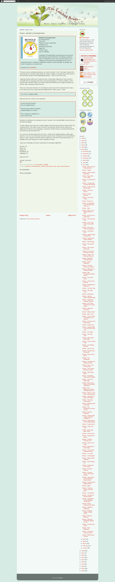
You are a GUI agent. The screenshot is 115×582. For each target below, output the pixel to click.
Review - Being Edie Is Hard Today (88, 447)
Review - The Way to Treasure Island (87, 532)
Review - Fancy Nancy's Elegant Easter (88, 483)
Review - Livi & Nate (87, 332)
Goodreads (32, 67)
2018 (82, 550)
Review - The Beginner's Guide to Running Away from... (88, 389)
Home (48, 215)
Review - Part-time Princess (87, 469)
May (84, 539)
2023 (82, 140)
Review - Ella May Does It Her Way (88, 404)
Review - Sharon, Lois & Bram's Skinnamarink (88, 393)
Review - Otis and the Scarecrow (88, 248)
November (86, 153)
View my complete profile (86, 50)
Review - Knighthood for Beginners (88, 285)
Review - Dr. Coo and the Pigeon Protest (88, 252)
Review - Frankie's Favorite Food (87, 440)
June (84, 164)
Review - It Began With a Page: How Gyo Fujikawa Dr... (88, 417)
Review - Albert (86, 485)
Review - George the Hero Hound (87, 466)
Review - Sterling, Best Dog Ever (88, 458)
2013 (82, 561)
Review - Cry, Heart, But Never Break (88, 322)
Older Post (72, 215)
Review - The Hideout (88, 493)
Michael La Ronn (84, 64)
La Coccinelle (85, 37)
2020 (82, 147)
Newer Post (24, 215)
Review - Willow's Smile (88, 312)
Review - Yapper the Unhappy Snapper (87, 300)
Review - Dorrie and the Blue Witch (88, 173)
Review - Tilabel (86, 170)
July (84, 162)
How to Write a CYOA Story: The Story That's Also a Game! (90, 74)
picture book (49, 166)
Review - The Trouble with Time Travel (88, 369)
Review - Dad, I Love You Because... (88, 365)
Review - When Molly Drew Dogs (88, 338)
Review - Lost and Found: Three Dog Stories (88, 474)
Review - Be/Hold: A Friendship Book (87, 259)
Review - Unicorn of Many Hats (87, 380)
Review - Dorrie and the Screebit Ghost (88, 167)
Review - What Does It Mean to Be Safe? (88, 397)
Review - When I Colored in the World (88, 504)
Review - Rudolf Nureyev (86, 194)
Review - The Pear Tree (88, 288)
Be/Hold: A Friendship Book (33, 166)
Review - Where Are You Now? (87, 309)
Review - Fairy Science (88, 424)
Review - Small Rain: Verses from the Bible (88, 376)
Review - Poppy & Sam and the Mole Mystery (88, 421)
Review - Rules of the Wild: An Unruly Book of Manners (88, 384)
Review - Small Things (88, 241)
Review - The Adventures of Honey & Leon (88, 408)
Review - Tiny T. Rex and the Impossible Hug (88, 224)
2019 (82, 149)
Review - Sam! (86, 208)
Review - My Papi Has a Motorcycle (88, 351)
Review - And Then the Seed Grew (88, 216)
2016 (82, 555)
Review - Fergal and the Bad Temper (88, 187)
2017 (82, 553)
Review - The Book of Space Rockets (88, 496)
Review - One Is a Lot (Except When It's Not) (88, 212)
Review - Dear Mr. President (87, 412)
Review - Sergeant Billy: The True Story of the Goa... (88, 328)
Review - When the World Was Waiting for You (88, 521)
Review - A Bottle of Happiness (87, 508)
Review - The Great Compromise (87, 400)
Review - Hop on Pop (88, 348)
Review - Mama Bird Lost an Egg (87, 176)
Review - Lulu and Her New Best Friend (88, 450)
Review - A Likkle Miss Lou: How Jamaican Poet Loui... (88, 205)
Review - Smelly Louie (88, 325)
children (43, 166)
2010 (82, 568)
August (85, 160)
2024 (82, 138)
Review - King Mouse (88, 294)
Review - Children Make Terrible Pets (88, 235)
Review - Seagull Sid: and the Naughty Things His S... (88, 500)
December (86, 151)
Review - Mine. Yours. (88, 314)
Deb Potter (87, 69)
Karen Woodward (88, 77)
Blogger (61, 577)
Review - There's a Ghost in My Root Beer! (87, 489)
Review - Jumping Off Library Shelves (88, 239)
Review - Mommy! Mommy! (87, 516)
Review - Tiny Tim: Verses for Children (88, 266)
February (85, 545)
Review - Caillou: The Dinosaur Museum (88, 255)
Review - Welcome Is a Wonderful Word (88, 269)
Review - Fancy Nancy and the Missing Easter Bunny (88, 479)
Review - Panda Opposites (86, 262)
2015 (82, 557)
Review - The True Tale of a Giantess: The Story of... (88, 318)
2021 (82, 145)
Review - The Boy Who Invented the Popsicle (88, 184)
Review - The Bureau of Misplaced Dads (88, 362)
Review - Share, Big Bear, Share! (87, 430)
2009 (82, 570)
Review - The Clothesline (86, 358)
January (85, 548)
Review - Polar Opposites (86, 528)
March (84, 543)
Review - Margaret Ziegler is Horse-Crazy (87, 512)
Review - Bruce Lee (87, 201)
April (84, 541)
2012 (82, 564)
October (85, 156)
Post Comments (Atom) (33, 218)
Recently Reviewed (88, 56)
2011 (82, 566)
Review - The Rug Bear (88, 455)
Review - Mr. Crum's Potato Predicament (88, 228)
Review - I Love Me (87, 453)
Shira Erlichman (65, 166)
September (86, 158)
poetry (54, 166)
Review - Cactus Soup (88, 433)
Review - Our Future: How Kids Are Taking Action (88, 305)
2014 (82, 559)
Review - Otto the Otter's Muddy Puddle (88, 297)
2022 (82, 142)
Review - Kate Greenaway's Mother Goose (88, 274)
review (58, 166)
